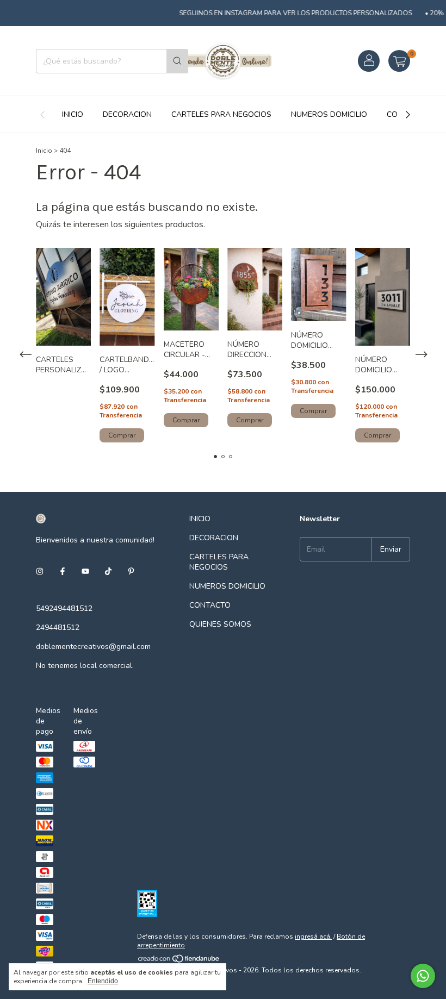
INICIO (72, 114)
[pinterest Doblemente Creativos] (131, 572)
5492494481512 (64, 608)
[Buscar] (177, 61)
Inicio (44, 150)
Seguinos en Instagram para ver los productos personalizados (287, 13)
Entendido (103, 981)
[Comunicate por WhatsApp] (423, 976)
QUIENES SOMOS (220, 624)
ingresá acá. (313, 936)
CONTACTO (210, 605)
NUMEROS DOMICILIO (329, 114)
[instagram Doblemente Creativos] (40, 572)
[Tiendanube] (179, 961)
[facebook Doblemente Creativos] (62, 572)
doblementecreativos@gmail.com (93, 646)
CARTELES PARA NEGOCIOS (221, 114)
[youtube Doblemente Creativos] (85, 572)
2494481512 (57, 627)
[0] (399, 61)
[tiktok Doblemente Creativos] (108, 572)
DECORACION (127, 114)
